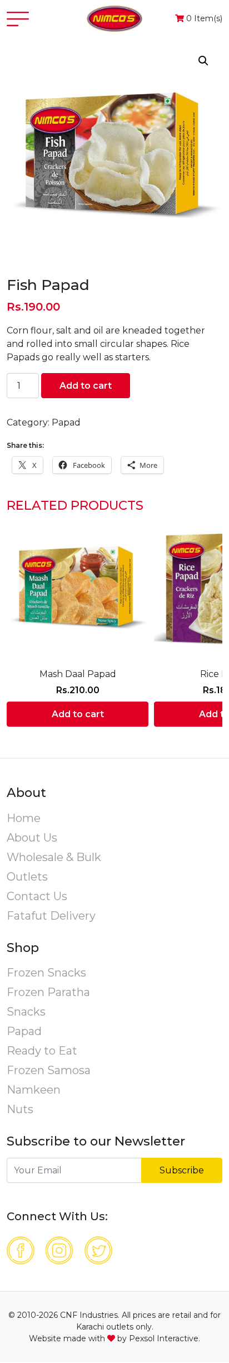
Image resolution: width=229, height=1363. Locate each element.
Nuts (20, 1109)
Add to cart (85, 385)
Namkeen (34, 1089)
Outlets (27, 876)
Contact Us (37, 896)
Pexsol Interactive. (164, 1338)
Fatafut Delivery (51, 915)
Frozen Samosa (49, 1070)
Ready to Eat (42, 1050)
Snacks (26, 1011)
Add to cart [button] (78, 714)
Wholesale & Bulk (54, 857)
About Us (32, 837)
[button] (203, 61)
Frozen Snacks (46, 972)
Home (24, 818)
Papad (66, 422)
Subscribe (182, 1170)
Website (45, 1338)
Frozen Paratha (48, 992)
